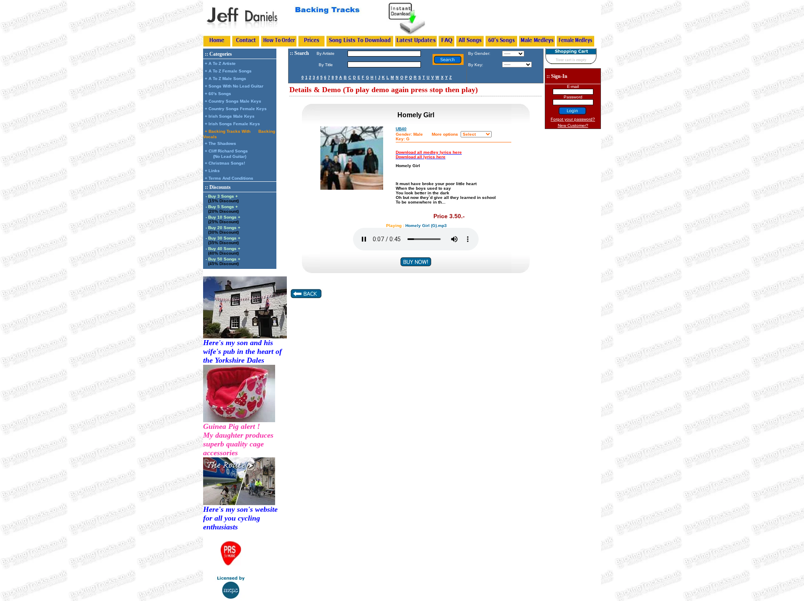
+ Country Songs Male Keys (233, 101)
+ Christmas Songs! (225, 163)
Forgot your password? (573, 119)
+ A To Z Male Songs (225, 78)
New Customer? (573, 125)
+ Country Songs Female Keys (236, 108)
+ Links (212, 170)
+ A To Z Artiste (220, 63)
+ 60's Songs (218, 93)
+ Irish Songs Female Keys (232, 123)
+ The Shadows (220, 143)
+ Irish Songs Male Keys (230, 116)
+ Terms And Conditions (229, 178)
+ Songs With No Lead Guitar (234, 86)
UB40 (401, 128)
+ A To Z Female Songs (228, 71)
